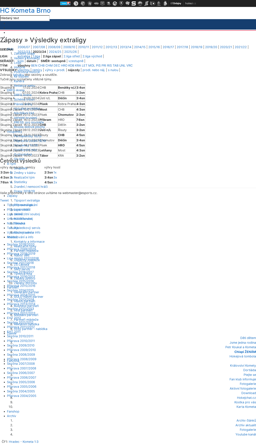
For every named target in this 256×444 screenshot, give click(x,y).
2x (55, 182)
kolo (21, 61)
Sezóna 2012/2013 (20, 308)
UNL (122, 65)
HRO (64, 65)
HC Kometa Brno (25, 10)
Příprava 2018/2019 (21, 253)
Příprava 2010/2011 (21, 341)
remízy (37, 70)
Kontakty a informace (29, 241)
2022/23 (24, 52)
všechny (24, 70)
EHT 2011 (14, 331)
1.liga (36, 56)
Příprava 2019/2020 (21, 249)
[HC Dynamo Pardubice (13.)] (152, 3)
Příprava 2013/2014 (21, 304)
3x (11, 177)
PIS (98, 65)
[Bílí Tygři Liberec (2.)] (83, 3)
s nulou (113, 70)
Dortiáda (249, 370)
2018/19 (196, 47)
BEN (34, 65)
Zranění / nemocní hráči (31, 186)
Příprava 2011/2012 (21, 327)
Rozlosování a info (20, 237)
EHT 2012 (14, 318)
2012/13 (111, 47)
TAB (115, 65)
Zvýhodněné (23, 154)
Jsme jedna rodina (243, 342)
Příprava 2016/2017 (21, 276)
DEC (57, 65)
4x (11, 172)
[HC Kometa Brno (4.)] (96, 3)
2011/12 (97, 47)
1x (11, 182)
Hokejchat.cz (246, 397)
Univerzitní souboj (27, 214)
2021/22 (241, 47)
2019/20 (211, 47)
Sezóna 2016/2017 (20, 272)
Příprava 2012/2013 (21, 313)
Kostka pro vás (245, 402)
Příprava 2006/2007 (21, 377)
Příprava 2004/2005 (21, 396)
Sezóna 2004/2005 (21, 391)
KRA (78, 65)
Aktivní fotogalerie (243, 388)
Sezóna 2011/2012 (20, 322)
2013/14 (125, 47)
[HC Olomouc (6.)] (109, 3)
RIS (109, 65)
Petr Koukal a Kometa (240, 347)
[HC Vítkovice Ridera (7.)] (115, 3)
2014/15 (140, 47)
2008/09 (54, 47)
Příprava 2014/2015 (21, 295)
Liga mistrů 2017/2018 (23, 258)
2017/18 (182, 47)
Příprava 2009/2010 (21, 350)
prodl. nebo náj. (94, 70)
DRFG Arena (16, 90)
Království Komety (243, 365)
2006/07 (24, 47)
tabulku (18, 74)
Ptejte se (250, 375)
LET (84, 65)
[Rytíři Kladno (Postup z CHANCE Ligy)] (159, 3)
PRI (104, 65)
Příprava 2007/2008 (21, 368)
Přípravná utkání (18, 209)
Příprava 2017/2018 (21, 267)
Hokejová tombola (243, 356)
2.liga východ (92, 56)
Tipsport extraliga (27, 200)
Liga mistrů (15, 214)
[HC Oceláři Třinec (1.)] (76, 3)
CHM (49, 65)
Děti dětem (248, 338)
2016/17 (168, 47)
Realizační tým (24, 177)
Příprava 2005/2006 (21, 386)
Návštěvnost (16, 223)
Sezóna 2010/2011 (20, 336)
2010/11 (83, 47)
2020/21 (226, 47)
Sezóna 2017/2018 (20, 263)
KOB (71, 65)
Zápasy (12, 195)
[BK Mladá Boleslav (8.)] (121, 3)
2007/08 (39, 47)
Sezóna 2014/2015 (20, 290)
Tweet (4, 200)
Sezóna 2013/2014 (20, 299)
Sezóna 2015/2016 (20, 281)
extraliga (24, 56)
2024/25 (55, 52)
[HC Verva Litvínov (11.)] (140, 3)
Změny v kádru (25, 173)
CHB (41, 65)
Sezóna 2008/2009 (21, 354)
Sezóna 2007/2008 (21, 363)
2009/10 (69, 47)
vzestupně (75, 61)
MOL (91, 65)
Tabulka (12, 228)
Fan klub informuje (243, 379)
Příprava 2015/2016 (21, 286)
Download (248, 393)
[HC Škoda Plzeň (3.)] (90, 3)
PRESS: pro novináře (29, 122)
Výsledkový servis (27, 228)
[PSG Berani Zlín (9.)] (127, 3)
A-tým (11, 164)
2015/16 (154, 47)
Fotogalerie (248, 384)
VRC (129, 65)
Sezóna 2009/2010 (20, 345)
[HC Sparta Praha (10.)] (134, 3)
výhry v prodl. (55, 70)
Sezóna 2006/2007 (21, 373)
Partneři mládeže (26, 319)
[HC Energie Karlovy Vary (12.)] (146, 3)
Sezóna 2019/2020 (20, 244)
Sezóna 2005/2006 (21, 382)
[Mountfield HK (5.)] (102, 3)
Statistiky (20, 182)
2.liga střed (72, 56)
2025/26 (70, 52)
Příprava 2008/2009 (21, 359)
